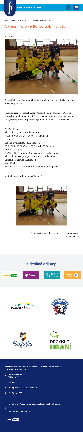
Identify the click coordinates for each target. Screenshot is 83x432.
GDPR (10, 408)
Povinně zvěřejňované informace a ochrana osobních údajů (34, 404)
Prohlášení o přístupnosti (19, 411)
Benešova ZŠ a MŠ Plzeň (29, 7)
